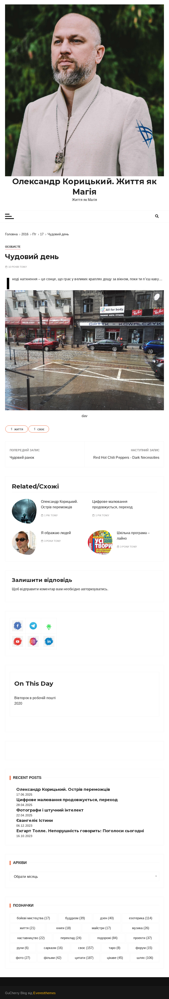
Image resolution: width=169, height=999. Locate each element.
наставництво (31, 938)
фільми (52, 958)
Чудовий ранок (22, 457)
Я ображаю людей (56, 533)
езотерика (140, 918)
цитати (84, 958)
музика (140, 928)
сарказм (53, 948)
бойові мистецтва (33, 918)
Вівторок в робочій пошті (35, 698)
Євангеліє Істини (34, 820)
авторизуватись (94, 589)
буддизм (75, 918)
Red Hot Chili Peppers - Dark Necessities (126, 457)
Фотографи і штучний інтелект (50, 810)
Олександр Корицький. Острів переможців (63, 789)
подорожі (107, 938)
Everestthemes (44, 993)
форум (144, 948)
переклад (71, 938)
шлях (145, 958)
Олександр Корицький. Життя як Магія (84, 186)
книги (63, 928)
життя (18, 429)
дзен (107, 918)
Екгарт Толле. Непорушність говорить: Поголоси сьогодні (80, 830)
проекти (142, 938)
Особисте (12, 246)
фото (23, 958)
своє (41, 429)
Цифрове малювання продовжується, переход (67, 799)
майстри (101, 928)
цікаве (115, 958)
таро (114, 948)
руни (23, 948)
